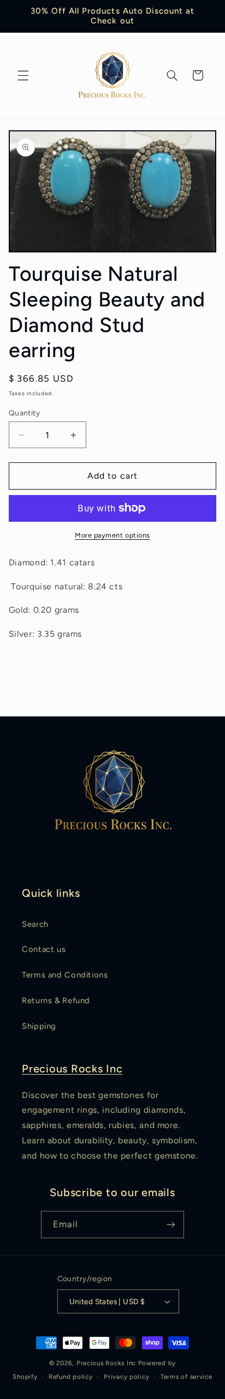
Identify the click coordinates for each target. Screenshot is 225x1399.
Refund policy (71, 1376)
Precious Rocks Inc (72, 1068)
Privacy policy (126, 1376)
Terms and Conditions (65, 975)
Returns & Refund (56, 1000)
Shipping (39, 1026)
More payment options (112, 535)
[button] (22, 75)
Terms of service (186, 1376)
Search (35, 924)
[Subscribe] (170, 1224)
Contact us (44, 949)
